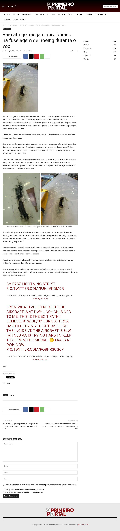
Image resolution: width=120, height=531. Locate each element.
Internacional (13, 25)
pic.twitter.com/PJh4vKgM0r (35, 288)
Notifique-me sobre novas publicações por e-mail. (24, 492)
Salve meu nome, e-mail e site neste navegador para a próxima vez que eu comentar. (40, 485)
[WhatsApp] (42, 56)
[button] (12, 6)
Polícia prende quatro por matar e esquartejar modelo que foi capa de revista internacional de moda (20, 426)
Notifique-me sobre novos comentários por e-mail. (24, 489)
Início (4, 25)
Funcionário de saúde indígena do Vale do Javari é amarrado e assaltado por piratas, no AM (60, 426)
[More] (47, 56)
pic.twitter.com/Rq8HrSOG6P (35, 349)
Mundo (12, 395)
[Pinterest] (36, 56)
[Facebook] (25, 56)
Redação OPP (10, 51)
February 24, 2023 (40, 298)
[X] (31, 56)
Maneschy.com (83, 525)
